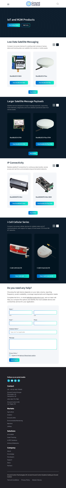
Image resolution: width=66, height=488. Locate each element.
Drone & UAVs (11, 418)
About (9, 451)
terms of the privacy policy (27, 355)
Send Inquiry (14, 360)
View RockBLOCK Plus (45, 83)
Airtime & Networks (13, 443)
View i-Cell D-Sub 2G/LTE (46, 276)
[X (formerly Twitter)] (8, 380)
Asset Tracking (11, 437)
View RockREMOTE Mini (18, 203)
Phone (35, 320)
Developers (10, 457)
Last (35, 315)
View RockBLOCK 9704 (19, 144)
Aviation (9, 415)
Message (11, 337)
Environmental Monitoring (15, 420)
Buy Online (33, 92)
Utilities (9, 426)
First (10, 315)
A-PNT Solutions (12, 440)
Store (8, 463)
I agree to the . (23, 355)
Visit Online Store (13, 25)
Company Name (14, 328)
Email (11, 320)
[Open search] (58, 4)
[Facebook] (18, 380)
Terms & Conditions (13, 480)
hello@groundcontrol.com (35, 297)
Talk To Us (25, 25)
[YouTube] (12, 380)
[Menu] (8, 3)
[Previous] (54, 44)
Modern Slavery (37, 480)
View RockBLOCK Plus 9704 (44, 144)
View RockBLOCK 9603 (19, 83)
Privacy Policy (25, 480)
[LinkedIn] (15, 380)
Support (9, 460)
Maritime (9, 423)
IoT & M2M (10, 434)
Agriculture (10, 412)
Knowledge (10, 454)
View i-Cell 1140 (19, 276)
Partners (9, 465)
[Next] (57, 44)
